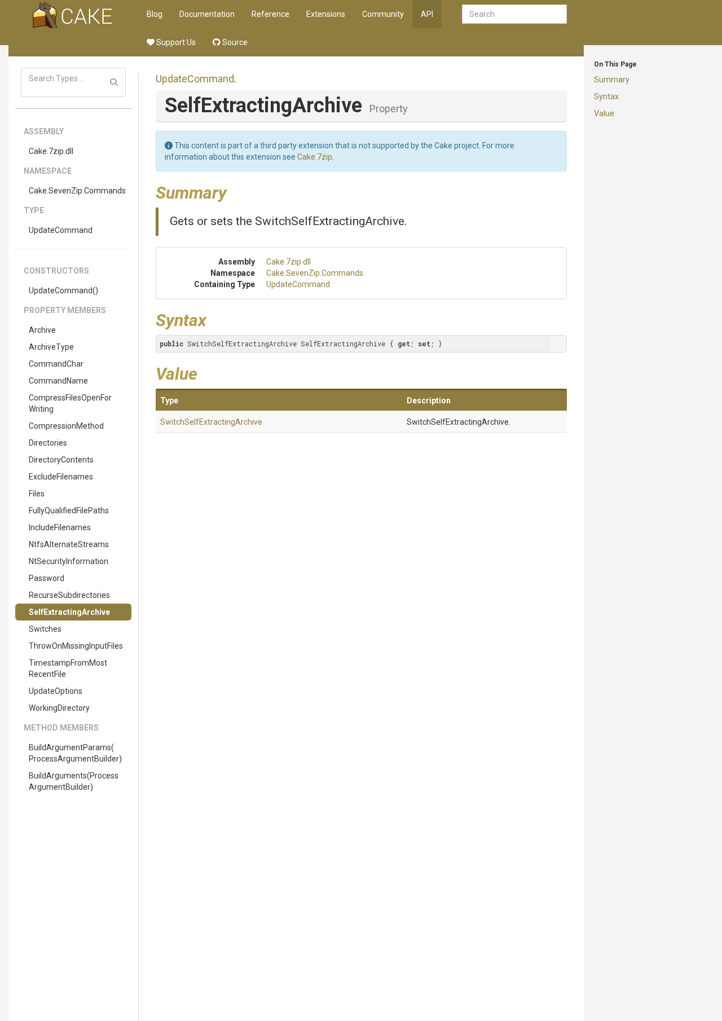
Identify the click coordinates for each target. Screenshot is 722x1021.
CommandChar (56, 363)
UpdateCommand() (63, 290)
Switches (45, 628)
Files (37, 493)
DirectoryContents (61, 459)
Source (234, 42)
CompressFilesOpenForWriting (70, 403)
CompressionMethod (66, 425)
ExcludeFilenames (61, 476)
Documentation (207, 14)
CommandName (58, 380)
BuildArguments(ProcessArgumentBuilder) (73, 781)
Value (604, 113)
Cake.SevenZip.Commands (77, 190)
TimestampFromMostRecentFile (68, 668)
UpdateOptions (55, 691)
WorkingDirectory (59, 707)
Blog (154, 14)
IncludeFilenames (60, 527)
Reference (270, 14)
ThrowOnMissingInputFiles (76, 645)
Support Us (175, 42)
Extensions (325, 14)
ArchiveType (51, 346)
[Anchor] (235, 191)
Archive (42, 330)
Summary (611, 79)
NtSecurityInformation (68, 561)
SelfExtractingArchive (69, 612)
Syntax (606, 96)
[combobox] (514, 14)
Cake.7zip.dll (51, 151)
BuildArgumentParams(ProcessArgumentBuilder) (75, 753)
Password (46, 578)
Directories (48, 442)
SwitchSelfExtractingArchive (211, 421)
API (427, 14)
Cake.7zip (314, 156)
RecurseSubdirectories (69, 595)
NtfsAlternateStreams (69, 544)
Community (383, 14)
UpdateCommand (61, 230)
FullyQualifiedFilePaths (69, 510)
